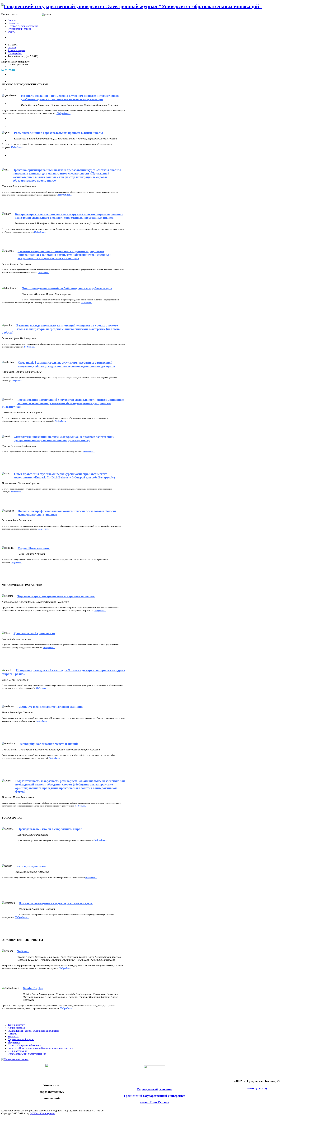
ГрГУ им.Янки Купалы (42, 1113)
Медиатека (14, 1042)
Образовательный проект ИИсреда (27, 1053)
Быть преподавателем (31, 866)
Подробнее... (17, 380)
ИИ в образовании (18, 1051)
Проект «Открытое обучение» (24, 1045)
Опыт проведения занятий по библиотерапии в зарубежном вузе (67, 288)
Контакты (13, 1036)
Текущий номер (16, 1025)
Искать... (6, 14)
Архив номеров (16, 1027)
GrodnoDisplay (33, 988)
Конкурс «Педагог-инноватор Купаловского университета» (40, 1048)
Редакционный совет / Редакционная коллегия (33, 1030)
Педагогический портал (21, 1039)
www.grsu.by (257, 1088)
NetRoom (23, 951)
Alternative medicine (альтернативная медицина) (51, 706)
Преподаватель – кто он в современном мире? (50, 829)
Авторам (12, 1033)
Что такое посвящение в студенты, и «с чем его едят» (56, 903)
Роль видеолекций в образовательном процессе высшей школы (58, 132)
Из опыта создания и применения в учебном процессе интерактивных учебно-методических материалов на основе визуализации (70, 97)
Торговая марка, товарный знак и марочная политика (56, 596)
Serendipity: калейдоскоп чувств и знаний (48, 743)
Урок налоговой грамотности (34, 633)
